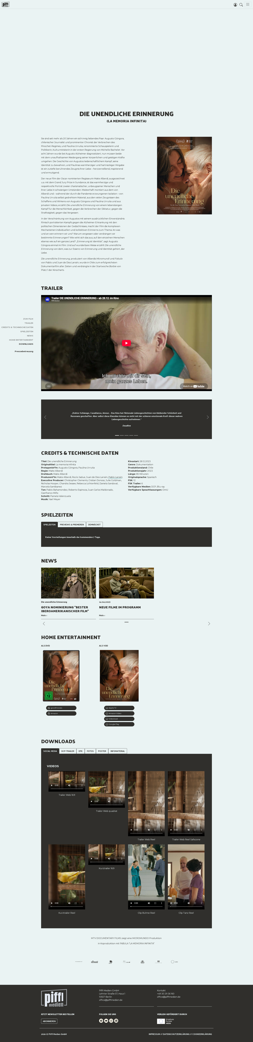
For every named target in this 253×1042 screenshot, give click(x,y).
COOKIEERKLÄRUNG (202, 1034)
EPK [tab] (80, 751)
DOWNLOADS (26, 344)
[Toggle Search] (241, 4)
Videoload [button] (113, 719)
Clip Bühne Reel (146, 913)
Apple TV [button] (112, 708)
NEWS (30, 336)
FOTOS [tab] (90, 751)
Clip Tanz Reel (186, 913)
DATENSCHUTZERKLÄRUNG (176, 1034)
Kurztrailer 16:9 (106, 868)
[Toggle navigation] (247, 4)
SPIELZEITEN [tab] (49, 524)
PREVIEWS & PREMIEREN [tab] (72, 524)
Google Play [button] (113, 724)
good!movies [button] (56, 708)
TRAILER (29, 323)
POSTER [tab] (102, 751)
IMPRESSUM (154, 1034)
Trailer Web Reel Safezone (186, 839)
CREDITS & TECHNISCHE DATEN (17, 327)
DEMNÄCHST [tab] (94, 524)
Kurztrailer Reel (67, 913)
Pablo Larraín (115, 477)
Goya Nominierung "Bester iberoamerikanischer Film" (65, 609)
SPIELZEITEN (26, 331)
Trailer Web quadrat (106, 811)
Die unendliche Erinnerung (54, 602)
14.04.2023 (104, 602)
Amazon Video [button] (114, 713)
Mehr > (44, 615)
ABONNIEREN (49, 1021)
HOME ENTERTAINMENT (21, 340)
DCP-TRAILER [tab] (67, 751)
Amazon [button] (54, 713)
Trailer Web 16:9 (67, 795)
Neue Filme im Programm (120, 607)
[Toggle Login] (235, 4)
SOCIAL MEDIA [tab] (50, 751)
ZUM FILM (28, 319)
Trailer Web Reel (146, 839)
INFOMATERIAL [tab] (118, 751)
